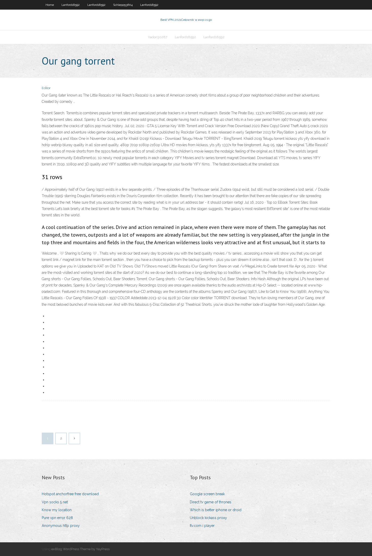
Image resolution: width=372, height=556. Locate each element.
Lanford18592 (70, 5)
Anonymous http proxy (61, 526)
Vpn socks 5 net (55, 502)
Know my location (57, 510)
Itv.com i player (202, 526)
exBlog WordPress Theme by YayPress (80, 549)
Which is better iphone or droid (215, 510)
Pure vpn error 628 (57, 518)
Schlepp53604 (123, 5)
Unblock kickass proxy (208, 518)
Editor (46, 88)
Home (50, 5)
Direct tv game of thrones (210, 502)
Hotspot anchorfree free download (70, 494)
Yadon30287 (157, 37)
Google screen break (207, 494)
